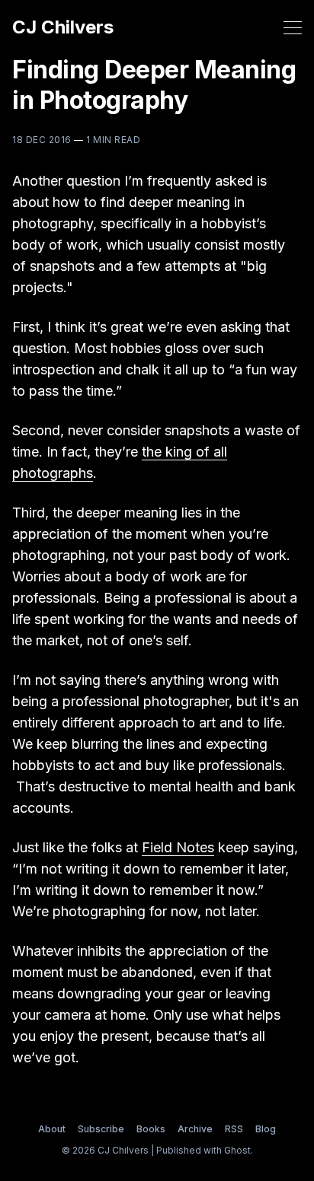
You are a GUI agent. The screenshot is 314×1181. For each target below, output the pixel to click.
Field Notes (178, 847)
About (52, 1129)
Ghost (237, 1150)
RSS (234, 1129)
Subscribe (101, 1129)
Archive (195, 1129)
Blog (265, 1129)
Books (150, 1129)
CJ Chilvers (63, 27)
